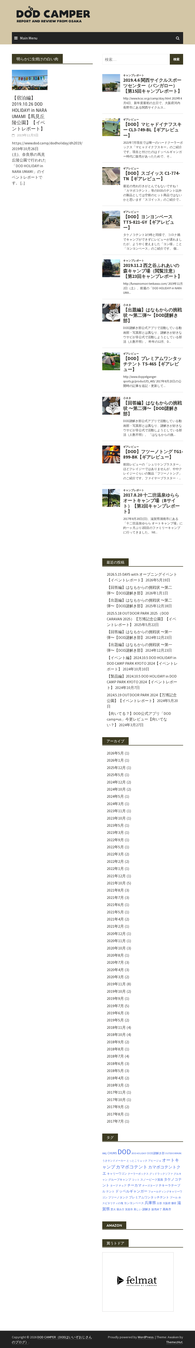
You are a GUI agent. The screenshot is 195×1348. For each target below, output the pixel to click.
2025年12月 (116, 767)
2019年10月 (116, 991)
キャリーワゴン (117, 1173)
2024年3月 (115, 803)
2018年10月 (116, 1034)
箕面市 (129, 1209)
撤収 (173, 1203)
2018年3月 (115, 1085)
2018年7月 (115, 1056)
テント (110, 1191)
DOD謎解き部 (156, 1153)
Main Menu (28, 38)
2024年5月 (115, 796)
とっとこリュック (137, 1160)
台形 (159, 1203)
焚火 (113, 1209)
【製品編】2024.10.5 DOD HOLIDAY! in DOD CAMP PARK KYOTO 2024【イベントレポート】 (142, 682)
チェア (123, 1185)
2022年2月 (115, 861)
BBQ (104, 1153)
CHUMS (112, 1153)
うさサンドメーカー (114, 1160)
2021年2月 (115, 926)
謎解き (146, 1209)
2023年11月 (116, 810)
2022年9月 (115, 839)
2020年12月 (116, 933)
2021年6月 (115, 904)
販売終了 (156, 1209)
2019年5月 (115, 1020)
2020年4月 (115, 969)
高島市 (167, 1209)
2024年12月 (116, 782)
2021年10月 (116, 883)
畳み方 (120, 1209)
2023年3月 (115, 832)
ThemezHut (174, 1342)
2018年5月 (115, 1070)
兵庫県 (150, 1202)
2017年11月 (116, 1092)
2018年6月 (115, 1063)
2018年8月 (115, 1049)
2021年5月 (115, 912)
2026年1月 (115, 760)
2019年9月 (115, 998)
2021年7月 (115, 897)
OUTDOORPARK (173, 1153)
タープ (114, 1185)
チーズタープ (150, 1185)
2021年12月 (116, 875)
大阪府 (167, 1203)
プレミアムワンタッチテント (149, 1197)
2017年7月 (115, 1121)
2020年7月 (115, 962)
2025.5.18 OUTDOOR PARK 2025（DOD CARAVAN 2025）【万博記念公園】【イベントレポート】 (141, 619)
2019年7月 (115, 1005)
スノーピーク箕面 (151, 1179)
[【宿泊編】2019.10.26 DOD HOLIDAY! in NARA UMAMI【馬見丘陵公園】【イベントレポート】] (30, 79)
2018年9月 (115, 1041)
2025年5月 (115, 774)
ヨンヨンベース (134, 1203)
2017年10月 (116, 1099)
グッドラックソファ (161, 1173)
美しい (137, 1209)
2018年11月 (116, 1027)
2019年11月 (116, 984)
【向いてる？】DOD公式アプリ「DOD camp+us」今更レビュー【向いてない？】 (139, 719)
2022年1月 (115, 868)
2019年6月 (115, 1013)
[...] (22, 182)
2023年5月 (115, 825)
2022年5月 (115, 847)
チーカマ (134, 1185)
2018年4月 (115, 1078)
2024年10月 (116, 789)
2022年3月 (115, 854)
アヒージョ (154, 1160)
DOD (124, 1151)
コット (136, 1179)
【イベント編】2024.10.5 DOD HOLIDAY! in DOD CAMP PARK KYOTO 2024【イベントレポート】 (142, 663)
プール (174, 1197)
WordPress (146, 1337)
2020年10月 (116, 948)
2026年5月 (115, 753)
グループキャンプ (119, 1179)
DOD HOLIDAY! (139, 1153)
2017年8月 (115, 1114)
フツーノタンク (118, 1197)
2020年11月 (116, 940)
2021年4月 (115, 919)
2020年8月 (115, 955)
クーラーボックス (138, 1173)
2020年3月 (115, 976)
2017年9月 (115, 1106)
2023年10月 (116, 818)
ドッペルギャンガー (131, 1191)
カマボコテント (131, 1167)
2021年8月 (115, 890)
